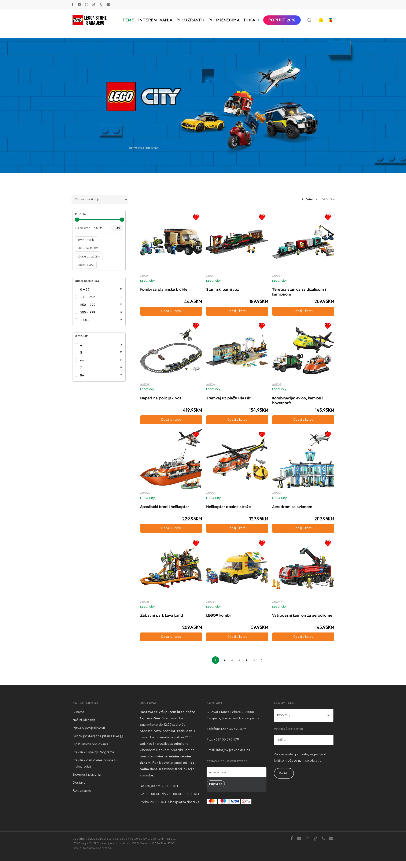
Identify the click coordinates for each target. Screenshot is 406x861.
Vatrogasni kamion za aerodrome (302, 615)
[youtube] (79, 4)
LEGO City (147, 280)
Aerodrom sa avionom (292, 507)
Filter (117, 228)
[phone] (101, 4)
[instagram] (86, 4)
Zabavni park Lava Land (161, 615)
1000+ (84, 320)
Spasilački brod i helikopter (164, 507)
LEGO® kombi (218, 615)
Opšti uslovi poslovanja (90, 744)
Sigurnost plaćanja (87, 774)
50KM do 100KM (88, 248)
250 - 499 (87, 305)
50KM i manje (86, 239)
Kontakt (283, 773)
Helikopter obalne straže (228, 507)
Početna (308, 199)
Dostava (79, 782)
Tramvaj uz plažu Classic (228, 398)
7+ (82, 368)
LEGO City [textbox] (302, 715)
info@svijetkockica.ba (233, 750)
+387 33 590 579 (233, 729)
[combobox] (304, 715)
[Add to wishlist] (195, 217)
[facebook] (72, 4)
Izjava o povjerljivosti (89, 728)
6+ (82, 360)
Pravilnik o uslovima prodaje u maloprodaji (95, 763)
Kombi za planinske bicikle (163, 289)
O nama (78, 712)
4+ (82, 345)
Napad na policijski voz (160, 398)
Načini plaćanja (84, 720)
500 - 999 (87, 312)
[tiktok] (94, 4)
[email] (108, 4)
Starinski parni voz (222, 289)
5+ (82, 352)
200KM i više (86, 265)
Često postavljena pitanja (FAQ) (98, 736)
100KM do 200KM (89, 256)
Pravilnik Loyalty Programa (93, 752)
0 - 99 (84, 289)
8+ (82, 375)
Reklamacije (82, 790)
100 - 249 (87, 297)
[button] (171, 311)
